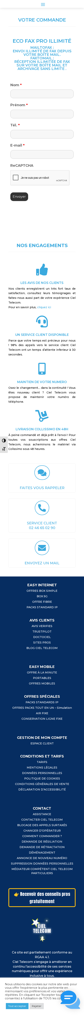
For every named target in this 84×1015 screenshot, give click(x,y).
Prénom (19, 105)
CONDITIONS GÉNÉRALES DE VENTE (42, 784)
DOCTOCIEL (42, 637)
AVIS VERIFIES (42, 626)
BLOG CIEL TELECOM (42, 648)
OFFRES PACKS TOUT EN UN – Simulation (42, 708)
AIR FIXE (42, 713)
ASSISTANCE (42, 814)
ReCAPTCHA (21, 165)
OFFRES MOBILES (42, 683)
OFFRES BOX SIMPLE (42, 591)
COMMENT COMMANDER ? (42, 836)
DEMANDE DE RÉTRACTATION (42, 847)
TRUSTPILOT (42, 631)
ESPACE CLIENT (42, 743)
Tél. (15, 125)
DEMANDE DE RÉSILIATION (42, 841)
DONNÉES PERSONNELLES (42, 773)
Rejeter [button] (36, 1006)
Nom (16, 85)
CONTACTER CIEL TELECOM (42, 819)
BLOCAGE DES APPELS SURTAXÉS (42, 825)
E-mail (17, 145)
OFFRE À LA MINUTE (42, 672)
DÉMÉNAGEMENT (42, 852)
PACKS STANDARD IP (42, 607)
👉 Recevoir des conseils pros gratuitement (42, 897)
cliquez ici (44, 307)
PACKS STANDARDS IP (42, 702)
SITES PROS (42, 642)
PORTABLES (42, 678)
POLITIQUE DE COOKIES (42, 778)
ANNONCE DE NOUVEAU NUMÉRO (42, 858)
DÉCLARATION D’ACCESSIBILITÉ (42, 789)
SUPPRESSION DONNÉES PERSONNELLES (42, 863)
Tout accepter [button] (17, 1006)
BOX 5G (42, 596)
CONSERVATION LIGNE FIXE (42, 718)
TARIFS (42, 762)
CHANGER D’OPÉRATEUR (42, 830)
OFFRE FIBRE (42, 602)
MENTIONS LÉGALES (42, 767)
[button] (70, 1000)
